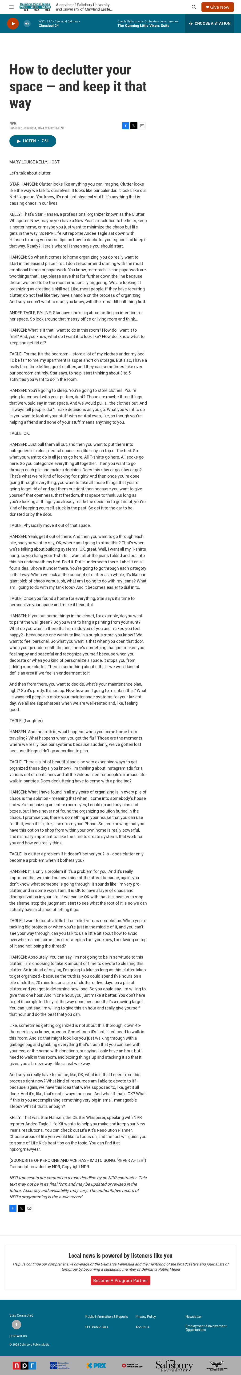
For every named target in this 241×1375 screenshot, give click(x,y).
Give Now (219, 7)
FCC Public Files (96, 1327)
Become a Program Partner (120, 1280)
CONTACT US (18, 1336)
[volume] (27, 23)
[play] (13, 23)
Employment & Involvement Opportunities (206, 1328)
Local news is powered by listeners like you (120, 1255)
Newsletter (194, 1316)
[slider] (34, 23)
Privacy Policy (146, 1316)
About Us (142, 1327)
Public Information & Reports (106, 1316)
